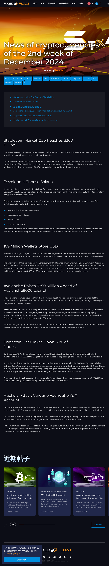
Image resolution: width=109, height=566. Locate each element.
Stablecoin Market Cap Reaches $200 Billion (33, 97)
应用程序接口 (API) (67, 3)
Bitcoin (37, 78)
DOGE (66, 78)
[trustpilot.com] (70, 557)
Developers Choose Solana (25, 101)
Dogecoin (76, 78)
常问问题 (51, 3)
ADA (7, 78)
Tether (18, 82)
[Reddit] (54, 557)
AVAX (28, 78)
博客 (42, 3)
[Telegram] (49, 557)
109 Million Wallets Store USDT (27, 106)
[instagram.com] (43, 557)
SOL (95, 78)
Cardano (55, 78)
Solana (8, 82)
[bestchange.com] (65, 557)
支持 (81, 3)
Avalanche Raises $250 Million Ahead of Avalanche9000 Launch (43, 111)
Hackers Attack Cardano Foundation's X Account (35, 120)
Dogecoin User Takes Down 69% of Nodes (32, 115)
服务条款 (16, 553)
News (87, 78)
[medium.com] (59, 557)
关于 (35, 3)
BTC (46, 78)
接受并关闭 (22, 559)
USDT (26, 82)
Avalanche (17, 78)
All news (98, 524)
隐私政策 (7, 553)
